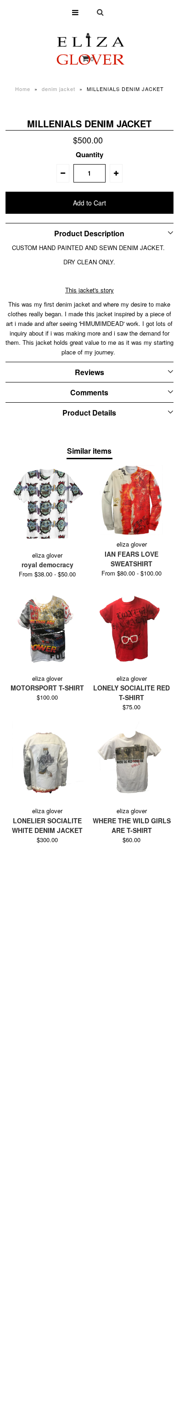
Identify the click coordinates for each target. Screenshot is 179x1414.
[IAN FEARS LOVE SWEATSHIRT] (131, 500)
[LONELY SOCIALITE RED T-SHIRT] (131, 628)
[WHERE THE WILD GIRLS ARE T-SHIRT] (131, 761)
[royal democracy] (47, 505)
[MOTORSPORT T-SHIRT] (47, 628)
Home (22, 88)
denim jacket (58, 88)
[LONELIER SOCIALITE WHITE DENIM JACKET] (47, 761)
